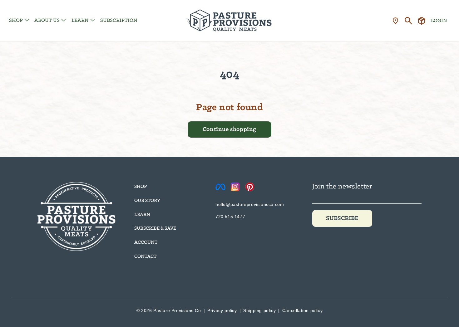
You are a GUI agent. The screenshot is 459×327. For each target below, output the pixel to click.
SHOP (140, 186)
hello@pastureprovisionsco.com (249, 204)
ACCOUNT (145, 242)
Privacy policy (222, 310)
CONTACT (145, 256)
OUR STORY (147, 200)
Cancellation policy (302, 310)
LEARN (142, 214)
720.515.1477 (230, 216)
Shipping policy (259, 310)
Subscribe (342, 218)
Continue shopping (229, 129)
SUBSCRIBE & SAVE (155, 228)
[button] (18, 20)
